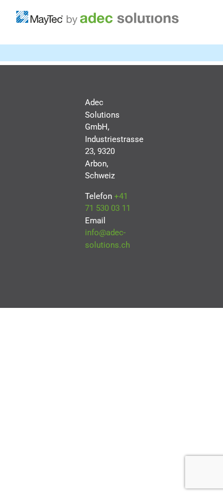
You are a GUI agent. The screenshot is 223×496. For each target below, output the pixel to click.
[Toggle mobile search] (202, 28)
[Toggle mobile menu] (202, 16)
